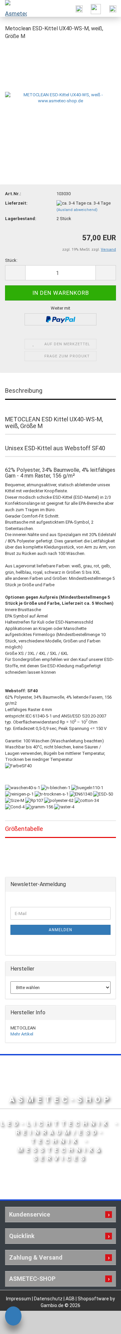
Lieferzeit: (16, 203)
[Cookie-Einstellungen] (13, 1317)
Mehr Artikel (21, 1034)
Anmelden (60, 929)
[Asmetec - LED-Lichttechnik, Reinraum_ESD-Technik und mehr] (13, 8)
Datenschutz (49, 1298)
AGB (71, 1298)
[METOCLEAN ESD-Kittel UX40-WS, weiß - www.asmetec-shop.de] (60, 96)
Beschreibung (23, 390)
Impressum (19, 1298)
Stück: (11, 260)
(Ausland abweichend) (76, 210)
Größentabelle (24, 828)
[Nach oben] (102, 1324)
